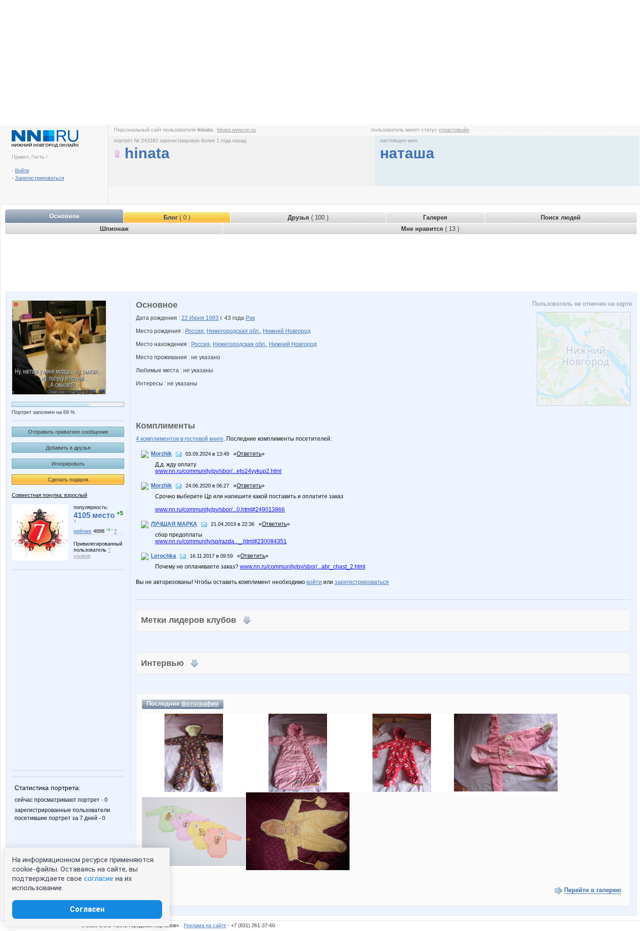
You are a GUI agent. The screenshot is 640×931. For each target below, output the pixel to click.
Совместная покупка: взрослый (49, 495)
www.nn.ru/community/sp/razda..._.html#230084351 (221, 541)
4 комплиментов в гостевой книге (179, 439)
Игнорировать (68, 463)
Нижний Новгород (287, 331)
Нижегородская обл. (233, 331)
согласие (98, 878)
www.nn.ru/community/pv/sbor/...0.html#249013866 (220, 509)
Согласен (87, 909)
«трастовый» (454, 130)
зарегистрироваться (362, 582)
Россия (194, 331)
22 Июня (193, 318)
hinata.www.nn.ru (236, 130)
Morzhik (161, 454)
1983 (212, 318)
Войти (22, 170)
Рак (250, 318)
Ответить (249, 454)
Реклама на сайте (205, 925)
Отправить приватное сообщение (68, 432)
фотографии (200, 703)
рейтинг (83, 531)
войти (314, 582)
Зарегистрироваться (39, 178)
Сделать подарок (68, 479)
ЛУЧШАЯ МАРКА (174, 524)
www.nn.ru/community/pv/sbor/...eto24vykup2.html (218, 471)
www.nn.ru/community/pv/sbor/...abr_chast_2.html (302, 566)
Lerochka (163, 556)
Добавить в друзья (68, 448)
